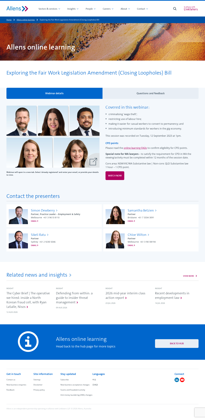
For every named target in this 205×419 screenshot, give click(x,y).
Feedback (10, 390)
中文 (94, 379)
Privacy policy (39, 390)
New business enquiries (16, 384)
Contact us (10, 379)
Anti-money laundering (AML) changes (76, 395)
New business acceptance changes (75, 384)
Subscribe (64, 379)
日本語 (95, 384)
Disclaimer (37, 384)
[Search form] (174, 8)
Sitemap (36, 379)
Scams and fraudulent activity (72, 390)
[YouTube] (182, 380)
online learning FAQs (135, 148)
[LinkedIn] (177, 380)
